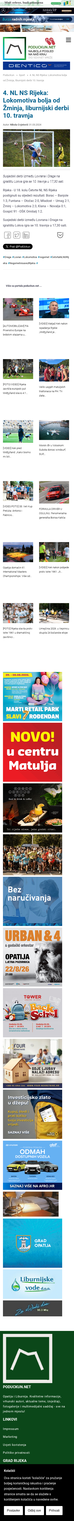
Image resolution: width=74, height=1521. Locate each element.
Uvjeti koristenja (14, 1445)
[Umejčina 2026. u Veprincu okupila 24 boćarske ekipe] (54, 613)
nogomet (44, 257)
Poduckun (8, 75)
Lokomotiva (30, 257)
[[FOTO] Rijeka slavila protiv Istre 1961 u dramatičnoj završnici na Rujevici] (18, 613)
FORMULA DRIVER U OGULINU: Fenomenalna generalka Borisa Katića (53, 513)
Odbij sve (34, 1510)
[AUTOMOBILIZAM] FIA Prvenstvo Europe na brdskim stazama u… (15, 330)
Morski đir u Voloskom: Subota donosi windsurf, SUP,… (52, 450)
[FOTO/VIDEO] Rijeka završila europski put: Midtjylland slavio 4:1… (15, 389)
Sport (22, 75)
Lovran (17, 257)
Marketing (10, 1437)
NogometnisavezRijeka (22, 263)
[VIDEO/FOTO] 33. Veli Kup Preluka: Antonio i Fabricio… (17, 511)
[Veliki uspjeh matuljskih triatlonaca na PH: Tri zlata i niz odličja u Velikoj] (54, 370)
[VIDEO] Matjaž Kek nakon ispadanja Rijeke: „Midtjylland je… (53, 328)
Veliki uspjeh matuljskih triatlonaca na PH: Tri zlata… (52, 391)
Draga (8, 257)
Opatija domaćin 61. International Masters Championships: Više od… (17, 572)
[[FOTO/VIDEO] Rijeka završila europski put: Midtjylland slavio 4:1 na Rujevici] (18, 369)
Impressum (11, 1429)
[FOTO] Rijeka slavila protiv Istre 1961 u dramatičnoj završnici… (17, 633)
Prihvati (54, 1510)
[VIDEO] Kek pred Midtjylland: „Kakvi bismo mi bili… (17, 452)
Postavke (13, 1510)
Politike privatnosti (16, 1452)
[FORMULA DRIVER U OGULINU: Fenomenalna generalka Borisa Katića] (54, 492)
